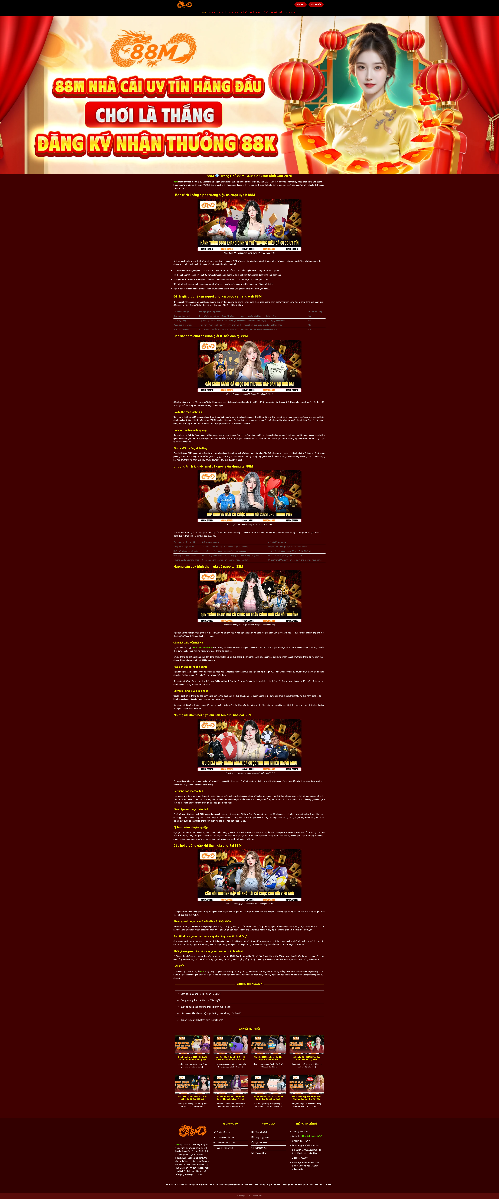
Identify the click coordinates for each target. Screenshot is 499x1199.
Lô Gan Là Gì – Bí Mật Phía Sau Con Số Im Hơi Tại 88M (306, 1058)
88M (204, 12)
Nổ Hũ (244, 12)
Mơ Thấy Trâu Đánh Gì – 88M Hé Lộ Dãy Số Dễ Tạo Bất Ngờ (192, 1097)
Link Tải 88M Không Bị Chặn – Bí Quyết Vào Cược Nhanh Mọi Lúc (230, 1058)
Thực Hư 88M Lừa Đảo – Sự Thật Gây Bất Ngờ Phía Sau (268, 1058)
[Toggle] (177, 994)
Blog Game (291, 12)
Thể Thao (255, 12)
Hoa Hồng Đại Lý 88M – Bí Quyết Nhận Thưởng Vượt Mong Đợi (192, 1058)
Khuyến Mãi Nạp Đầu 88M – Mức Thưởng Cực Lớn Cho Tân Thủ (306, 1097)
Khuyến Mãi (277, 12)
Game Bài (233, 12)
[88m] (191, 4)
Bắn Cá (222, 12)
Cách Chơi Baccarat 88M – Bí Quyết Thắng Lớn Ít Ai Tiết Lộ (230, 1097)
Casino (212, 12)
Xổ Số (265, 12)
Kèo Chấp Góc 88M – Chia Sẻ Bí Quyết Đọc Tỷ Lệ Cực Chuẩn (268, 1097)
